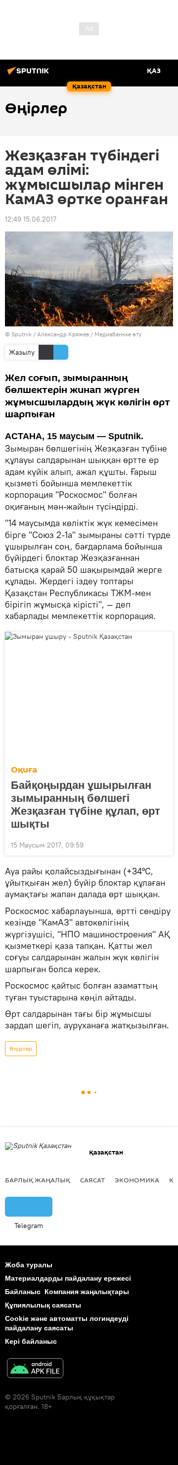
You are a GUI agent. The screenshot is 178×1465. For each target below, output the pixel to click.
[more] (162, 844)
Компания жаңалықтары (86, 1292)
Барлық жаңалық (37, 1179)
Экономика (137, 1179)
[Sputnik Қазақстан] (29, 74)
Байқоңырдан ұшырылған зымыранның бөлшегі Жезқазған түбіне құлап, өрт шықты (85, 804)
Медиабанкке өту (117, 334)
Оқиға (24, 770)
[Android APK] (35, 1369)
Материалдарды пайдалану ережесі (68, 1278)
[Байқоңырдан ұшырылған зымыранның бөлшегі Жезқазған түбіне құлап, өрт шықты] (89, 695)
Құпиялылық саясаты (43, 1305)
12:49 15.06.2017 (30, 219)
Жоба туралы (28, 1265)
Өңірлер (20, 1048)
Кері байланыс (31, 1341)
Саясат (92, 1179)
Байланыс (23, 1292)
